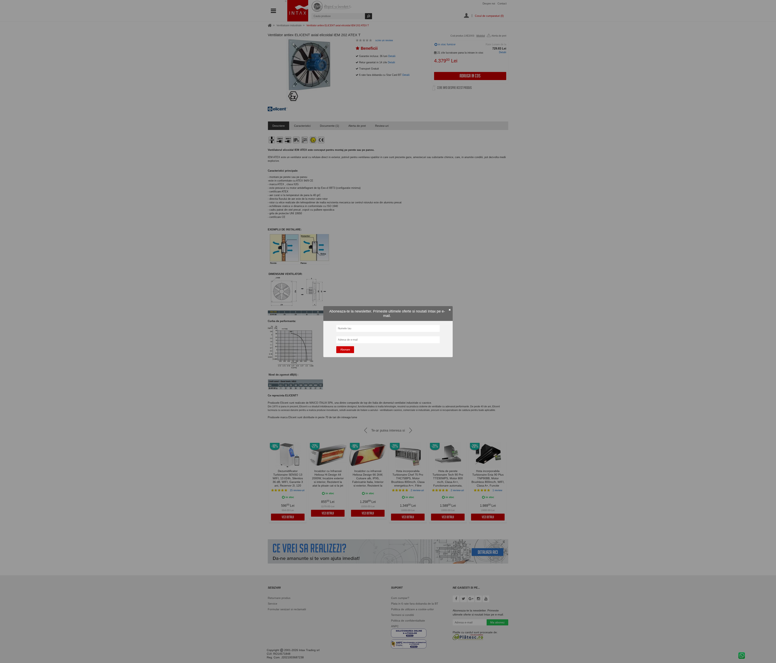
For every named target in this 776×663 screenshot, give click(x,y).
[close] (450, 310)
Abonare (345, 349)
